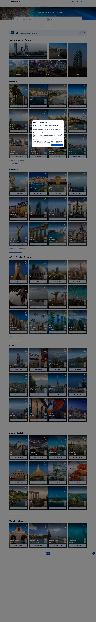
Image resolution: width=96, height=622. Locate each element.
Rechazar (54, 144)
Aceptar (60, 144)
